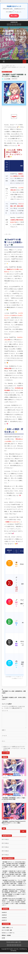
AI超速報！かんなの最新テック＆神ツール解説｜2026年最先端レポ (14, 35)
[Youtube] (18, 24)
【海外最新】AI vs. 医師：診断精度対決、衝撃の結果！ (14, 691)
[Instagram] (20, 24)
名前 (4, 730)
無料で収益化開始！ (9, 621)
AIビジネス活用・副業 (7, 930)
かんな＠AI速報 (7, 78)
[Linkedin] (13, 24)
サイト (3, 741)
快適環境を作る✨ (9, 663)
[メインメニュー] (4, 61)
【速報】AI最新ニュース (7, 927)
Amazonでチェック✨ (9, 563)
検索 (4, 828)
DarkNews (22, 949)
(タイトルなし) (5, 839)
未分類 (3, 938)
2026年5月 (4, 912)
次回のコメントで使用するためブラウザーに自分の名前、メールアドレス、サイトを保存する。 (14, 748)
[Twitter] (10, 24)
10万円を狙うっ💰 (9, 602)
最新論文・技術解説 (6, 935)
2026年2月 (4, 917)
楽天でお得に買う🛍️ (9, 583)
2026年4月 (4, 915)
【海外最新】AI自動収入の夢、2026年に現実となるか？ (14, 697)
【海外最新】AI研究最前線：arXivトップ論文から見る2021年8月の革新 (14, 787)
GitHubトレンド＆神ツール (7, 71)
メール (4, 735)
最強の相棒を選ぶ (9, 642)
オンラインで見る (24, 61)
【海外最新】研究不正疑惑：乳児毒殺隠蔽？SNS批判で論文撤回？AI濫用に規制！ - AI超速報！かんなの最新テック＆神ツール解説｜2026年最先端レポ (14, 883)
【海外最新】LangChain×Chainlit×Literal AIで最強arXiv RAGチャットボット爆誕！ (14, 811)
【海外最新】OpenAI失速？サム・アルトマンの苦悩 (14, 880)
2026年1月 (4, 920)
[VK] (15, 24)
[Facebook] (8, 24)
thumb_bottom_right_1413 (13, 942)
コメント (5, 710)
